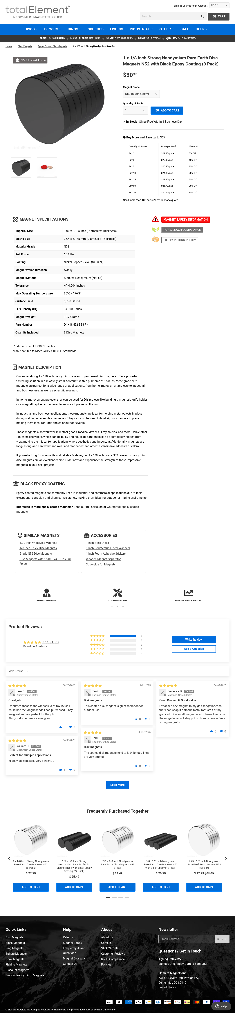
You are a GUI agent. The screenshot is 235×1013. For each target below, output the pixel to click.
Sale (184, 29)
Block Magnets (15, 943)
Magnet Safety (72, 943)
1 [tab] (112, 606)
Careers (106, 943)
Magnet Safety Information (186, 219)
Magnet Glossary (74, 958)
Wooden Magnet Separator (103, 559)
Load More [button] (117, 785)
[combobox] (173, 16)
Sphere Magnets (16, 953)
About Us (107, 937)
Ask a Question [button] (194, 649)
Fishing (116, 29)
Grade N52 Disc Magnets (35, 553)
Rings (73, 29)
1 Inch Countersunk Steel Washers (108, 548)
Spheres (96, 29)
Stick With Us (109, 948)
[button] (97, 636)
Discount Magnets (17, 970)
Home (9, 46)
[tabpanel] (46, 596)
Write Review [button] (194, 639)
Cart (221, 16)
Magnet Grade (131, 87)
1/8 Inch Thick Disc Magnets (38, 548)
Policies (106, 964)
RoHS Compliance (113, 959)
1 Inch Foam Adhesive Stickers (106, 553)
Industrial (140, 29)
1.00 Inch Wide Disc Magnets (38, 543)
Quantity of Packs (133, 103)
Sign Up (222, 938)
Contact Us (70, 964)
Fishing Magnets (16, 964)
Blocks (51, 29)
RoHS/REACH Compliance (182, 230)
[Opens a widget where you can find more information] (221, 1006)
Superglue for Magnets (100, 564)
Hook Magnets (15, 959)
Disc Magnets (25, 46)
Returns (68, 937)
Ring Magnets (15, 948)
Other (165, 29)
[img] (17, 686)
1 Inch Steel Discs (97, 543)
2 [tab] (117, 606)
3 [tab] (123, 606)
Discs (30, 29)
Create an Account (196, 5)
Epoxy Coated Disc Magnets (52, 46)
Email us (160, 200)
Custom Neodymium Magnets (25, 975)
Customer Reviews (113, 953)
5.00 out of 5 (50, 642)
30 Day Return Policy (180, 240)
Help (200, 29)
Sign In (178, 5)
